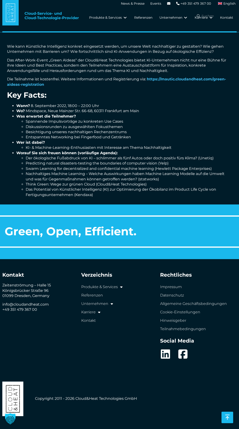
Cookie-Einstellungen (180, 312)
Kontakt (88, 320)
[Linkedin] (165, 354)
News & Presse (132, 3)
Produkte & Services (99, 287)
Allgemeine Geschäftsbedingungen (193, 303)
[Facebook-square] (183, 354)
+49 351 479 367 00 (195, 3)
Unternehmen (94, 303)
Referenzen (92, 295)
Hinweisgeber (173, 320)
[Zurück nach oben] (227, 417)
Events (155, 3)
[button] (108, 17)
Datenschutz (172, 295)
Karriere (88, 312)
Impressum (171, 287)
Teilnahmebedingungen (183, 329)
